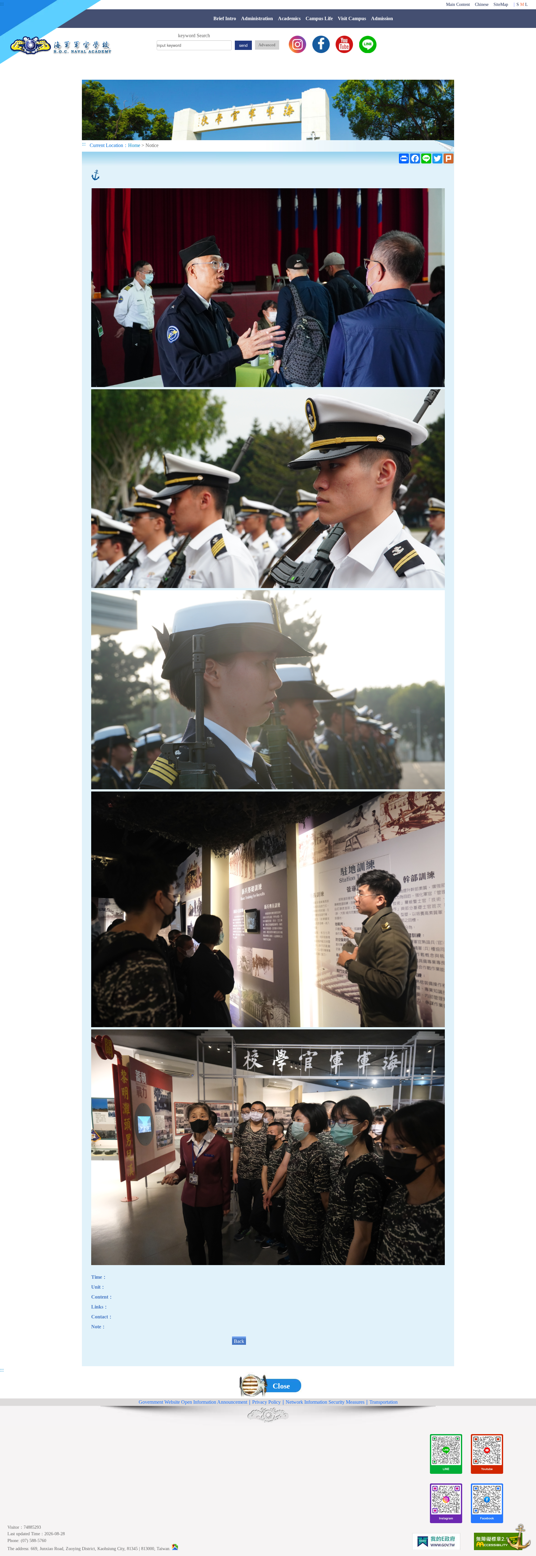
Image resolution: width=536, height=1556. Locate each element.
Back (239, 1341)
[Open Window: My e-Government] (436, 1542)
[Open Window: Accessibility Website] (498, 1542)
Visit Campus (352, 18)
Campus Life (319, 18)
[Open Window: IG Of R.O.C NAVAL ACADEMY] (446, 1504)
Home (134, 145)
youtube (344, 44)
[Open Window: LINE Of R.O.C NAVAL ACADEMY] (446, 1455)
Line (368, 44)
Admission (382, 18)
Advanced (266, 45)
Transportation (383, 1402)
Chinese (482, 4)
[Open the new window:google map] (175, 1548)
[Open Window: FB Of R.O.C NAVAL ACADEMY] (487, 1504)
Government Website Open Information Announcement (193, 1402)
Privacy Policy (266, 1402)
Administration (257, 18)
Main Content (458, 4)
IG (297, 44)
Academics (289, 18)
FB (321, 44)
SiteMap (501, 4)
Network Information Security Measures (325, 1402)
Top (519, 1538)
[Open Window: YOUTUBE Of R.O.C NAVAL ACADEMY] (487, 1455)
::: (2, 3)
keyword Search (194, 35)
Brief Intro (224, 18)
